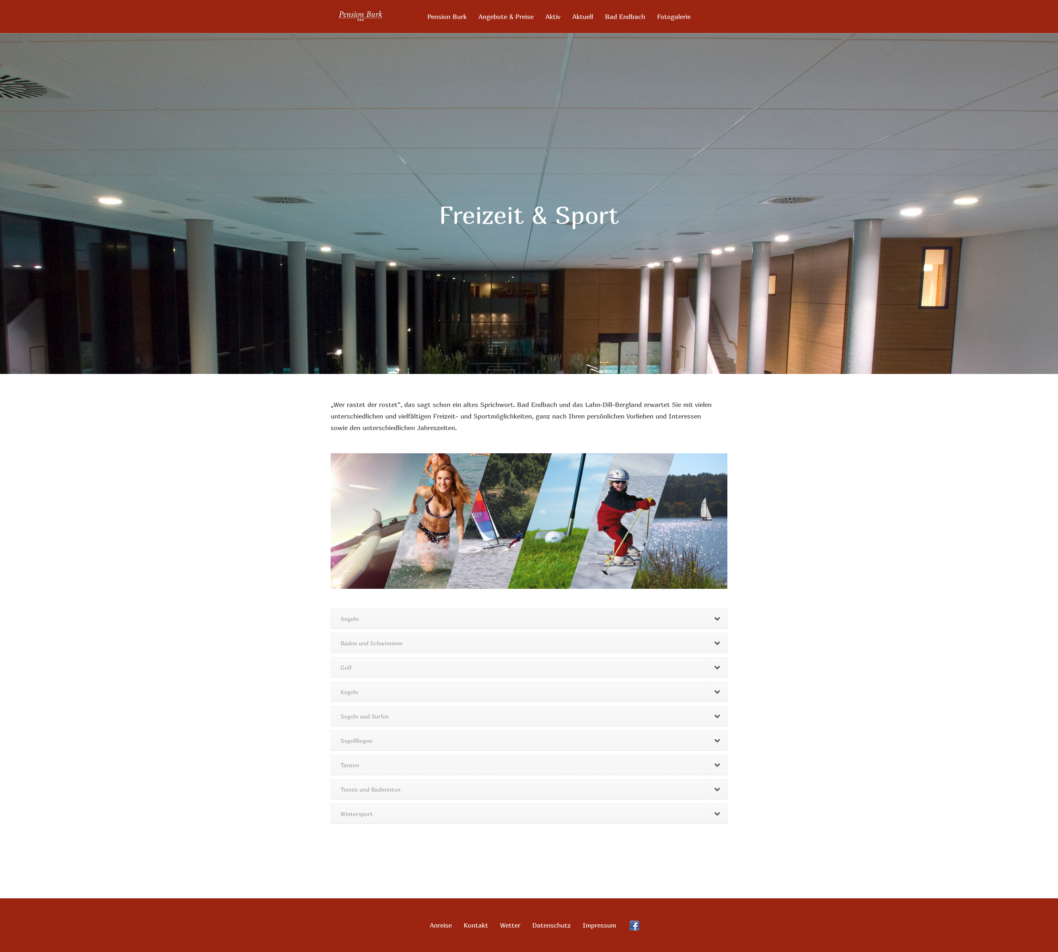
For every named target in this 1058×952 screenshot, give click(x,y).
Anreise (441, 925)
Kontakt (476, 925)
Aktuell (582, 17)
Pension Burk (447, 17)
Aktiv (553, 17)
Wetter (510, 925)
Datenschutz (551, 925)
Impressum (599, 925)
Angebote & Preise (506, 17)
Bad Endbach (625, 17)
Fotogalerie (674, 17)
